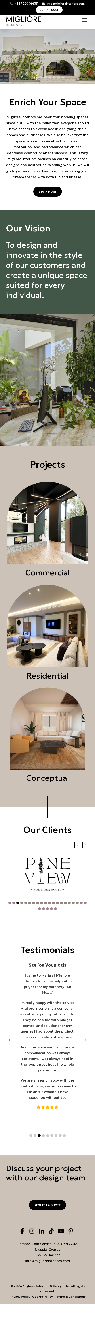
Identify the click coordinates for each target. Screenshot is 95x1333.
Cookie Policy (42, 1297)
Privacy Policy (20, 1297)
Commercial (47, 572)
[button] (77, 845)
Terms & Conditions (70, 1297)
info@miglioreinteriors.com (66, 4)
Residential (47, 676)
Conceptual (47, 778)
